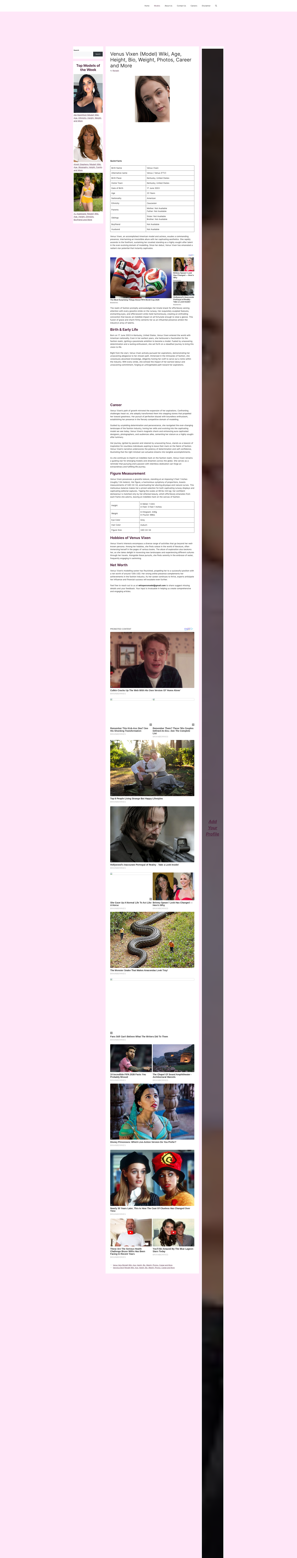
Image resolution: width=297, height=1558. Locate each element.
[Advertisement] (69, 28)
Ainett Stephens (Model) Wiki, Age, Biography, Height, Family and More (88, 167)
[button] (216, 5)
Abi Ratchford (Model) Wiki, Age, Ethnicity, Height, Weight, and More (88, 118)
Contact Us (181, 6)
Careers (194, 6)
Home (147, 6)
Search (97, 54)
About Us (168, 6)
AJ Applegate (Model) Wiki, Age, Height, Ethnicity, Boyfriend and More (86, 217)
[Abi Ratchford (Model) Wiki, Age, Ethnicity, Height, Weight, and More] (88, 94)
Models (157, 6)
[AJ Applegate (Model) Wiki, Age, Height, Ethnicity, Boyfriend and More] (88, 192)
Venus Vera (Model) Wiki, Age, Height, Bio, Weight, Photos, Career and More (142, 1265)
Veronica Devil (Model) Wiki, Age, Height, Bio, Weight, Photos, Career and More (144, 1268)
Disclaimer (206, 6)
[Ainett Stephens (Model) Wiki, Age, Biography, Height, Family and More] (88, 143)
